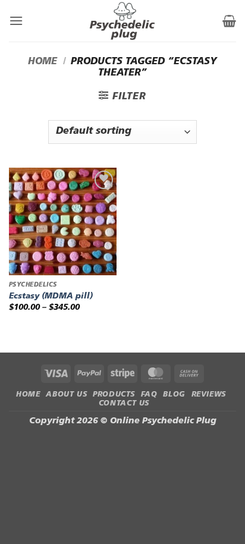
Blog (174, 394)
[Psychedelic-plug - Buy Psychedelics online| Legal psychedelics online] (122, 21)
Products (114, 394)
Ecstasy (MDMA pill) (51, 296)
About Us (66, 394)
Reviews (208, 394)
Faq (149, 394)
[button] (16, 20)
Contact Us (124, 403)
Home (42, 62)
